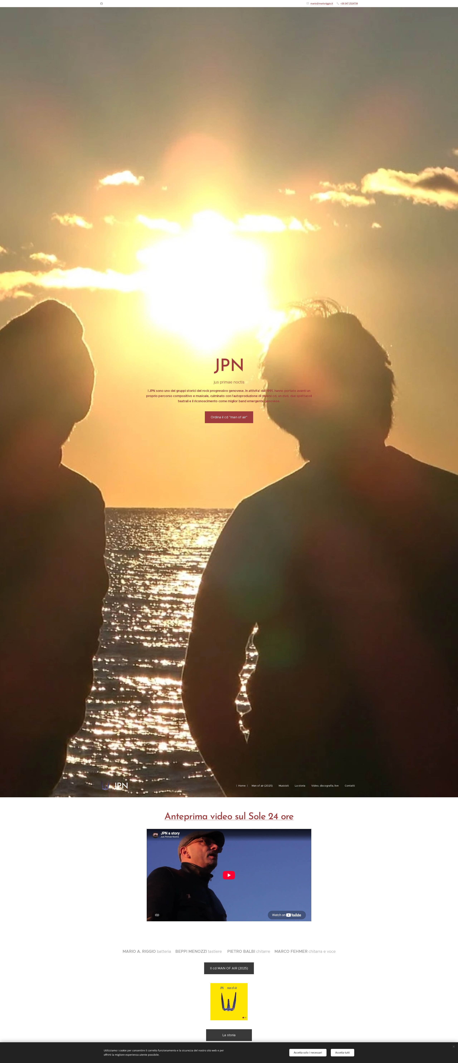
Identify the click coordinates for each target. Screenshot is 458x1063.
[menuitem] (242, 785)
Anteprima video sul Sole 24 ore (229, 817)
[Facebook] (101, 4)
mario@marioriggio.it (321, 3)
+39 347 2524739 (349, 3)
